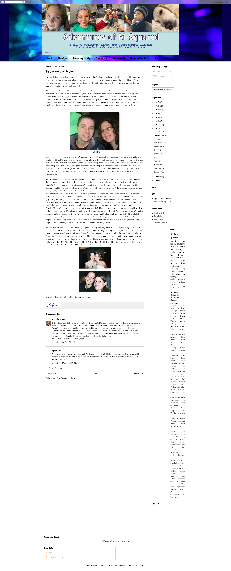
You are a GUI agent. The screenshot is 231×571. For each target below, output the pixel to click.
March (157, 165)
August (157, 146)
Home (49, 58)
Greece (182, 342)
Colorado (173, 334)
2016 (157, 106)
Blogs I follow (162, 58)
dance (183, 481)
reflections (175, 266)
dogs (183, 313)
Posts (157, 72)
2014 (157, 113)
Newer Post (51, 374)
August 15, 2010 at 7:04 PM (64, 342)
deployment (175, 279)
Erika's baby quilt (161, 220)
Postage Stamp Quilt (162, 202)
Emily (172, 342)
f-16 (183, 426)
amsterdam (181, 387)
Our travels (119, 58)
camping (173, 392)
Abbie (174, 234)
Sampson (173, 416)
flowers (173, 316)
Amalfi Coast (180, 376)
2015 (157, 110)
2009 (157, 177)
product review (176, 445)
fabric (172, 350)
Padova (176, 463)
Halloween (181, 455)
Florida (173, 413)
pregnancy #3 (177, 306)
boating (182, 389)
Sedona (182, 466)
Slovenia (173, 366)
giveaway (173, 371)
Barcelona (174, 379)
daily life (174, 481)
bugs (179, 426)
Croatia (173, 361)
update (173, 241)
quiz (183, 445)
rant (183, 392)
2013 (157, 117)
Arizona (173, 337)
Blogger (140, 565)
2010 (157, 129)
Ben (183, 379)
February (158, 168)
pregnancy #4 (175, 355)
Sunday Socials (177, 348)
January (157, 172)
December (158, 132)
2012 (157, 121)
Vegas (179, 468)
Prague (173, 345)
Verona (173, 421)
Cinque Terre (177, 411)
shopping (174, 300)
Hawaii (182, 361)
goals (183, 334)
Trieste (182, 418)
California (174, 295)
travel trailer (180, 397)
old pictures (180, 439)
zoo (184, 400)
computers (181, 479)
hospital (173, 489)
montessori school (177, 434)
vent (178, 308)
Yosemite (173, 473)
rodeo (183, 492)
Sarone (173, 332)
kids (172, 274)
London (182, 458)
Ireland (173, 382)
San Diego (181, 363)
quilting (174, 269)
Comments (159, 76)
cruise (182, 321)
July (156, 150)
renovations (174, 450)
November (158, 135)
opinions (182, 489)
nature (173, 313)
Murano (173, 460)
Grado (172, 455)
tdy (183, 274)
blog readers (174, 389)
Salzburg (173, 363)
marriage (174, 303)
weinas (173, 308)
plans (172, 492)
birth (179, 334)
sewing (177, 494)
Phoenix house (177, 384)
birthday (182, 421)
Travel (174, 238)
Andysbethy (57, 319)
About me (63, 58)
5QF (172, 263)
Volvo (183, 468)
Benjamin (180, 252)
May (156, 157)
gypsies (182, 429)
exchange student (176, 484)
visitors (182, 290)
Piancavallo (174, 466)
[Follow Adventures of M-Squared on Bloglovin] (163, 91)
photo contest (177, 442)
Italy (172, 252)
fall (184, 368)
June (156, 154)
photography (176, 249)
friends (181, 255)
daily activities (177, 258)
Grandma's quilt (160, 223)
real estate (177, 447)
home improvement (177, 487)
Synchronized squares (163, 199)
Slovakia (173, 468)
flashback (173, 429)
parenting (180, 263)
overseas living (177, 260)
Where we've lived (139, 58)
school (172, 494)
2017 (157, 102)
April (156, 161)
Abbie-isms (174, 292)
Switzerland (174, 418)
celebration (174, 298)
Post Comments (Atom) (66, 378)
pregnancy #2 (177, 287)
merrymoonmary (119, 565)
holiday (173, 432)
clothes (172, 479)
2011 (157, 125)
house (178, 274)
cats (183, 476)
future (182, 311)
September (158, 143)
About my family (81, 58)
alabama (182, 473)
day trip (174, 290)
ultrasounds (174, 400)
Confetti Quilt (159, 213)
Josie (183, 308)
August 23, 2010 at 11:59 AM (64, 363)
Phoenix (182, 463)
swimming (174, 452)
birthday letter (177, 424)
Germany (181, 413)
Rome (183, 345)
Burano (182, 452)
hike (183, 484)
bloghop (173, 426)
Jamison (181, 271)
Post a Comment (56, 368)
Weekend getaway (177, 471)
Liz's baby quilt (160, 216)
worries (175, 497)
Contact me (101, 58)
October (157, 139)
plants (183, 353)
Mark (182, 247)
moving (173, 277)
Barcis (183, 358)
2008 (157, 181)
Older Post (138, 374)
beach (183, 332)
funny (179, 392)
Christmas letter (177, 408)
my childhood (175, 437)
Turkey (173, 387)
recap (177, 492)
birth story (175, 476)
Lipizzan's (173, 458)
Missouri (182, 382)
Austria (182, 329)
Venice (173, 321)
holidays (173, 311)
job (184, 432)
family (173, 255)
